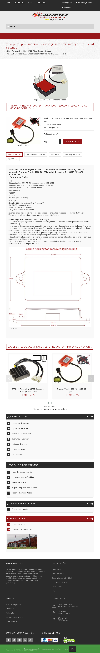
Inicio (8, 51)
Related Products (36, 154)
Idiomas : (9, 3)
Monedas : (32, 3)
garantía (12, 159)
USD (43, 3)
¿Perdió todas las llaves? (21, 433)
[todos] (89, 416)
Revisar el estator (18, 449)
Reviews (55, 154)
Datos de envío (58, 574)
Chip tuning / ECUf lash (20, 439)
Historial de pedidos (13, 604)
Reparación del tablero (20, 428)
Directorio (10, 609)
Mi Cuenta (10, 613)
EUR (39, 3)
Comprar (67, 8)
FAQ (53, 591)
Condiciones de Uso (59, 582)
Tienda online (17, 454)
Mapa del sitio (57, 586)
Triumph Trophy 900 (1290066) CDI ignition (72, 390)
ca (23, 3)
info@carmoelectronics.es (22, 529)
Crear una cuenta (12, 621)
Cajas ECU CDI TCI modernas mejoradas (37, 51)
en (15, 3)
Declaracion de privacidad (62, 578)
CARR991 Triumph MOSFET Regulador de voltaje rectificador (28, 390)
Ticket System (57, 569)
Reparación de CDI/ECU (21, 423)
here (66, 649)
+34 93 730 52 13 (18, 524)
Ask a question (72, 154)
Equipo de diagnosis (19, 444)
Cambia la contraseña (14, 617)
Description (14, 154)
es (19, 3)
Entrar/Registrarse (85, 2)
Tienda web (16, 51)
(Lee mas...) (10, 582)
